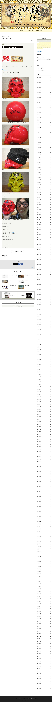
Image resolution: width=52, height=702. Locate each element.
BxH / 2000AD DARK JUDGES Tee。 (44, 63)
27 (49, 47)
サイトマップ (29, 698)
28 (37, 48)
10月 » (40, 51)
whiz (2, 69)
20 (49, 45)
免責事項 (24, 698)
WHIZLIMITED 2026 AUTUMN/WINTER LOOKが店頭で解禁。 (44, 59)
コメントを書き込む (17, 306)
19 (47, 45)
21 (37, 47)
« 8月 (38, 51)
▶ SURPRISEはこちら (18, 251)
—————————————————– (9, 53)
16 (41, 45)
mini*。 (38, 65)
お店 (13, 232)
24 (43, 47)
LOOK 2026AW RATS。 (41, 70)
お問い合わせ (35, 698)
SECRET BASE (5, 70)
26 (47, 47)
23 (41, 47)
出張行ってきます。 (40, 68)
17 (43, 45)
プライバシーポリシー (18, 698)
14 (37, 45)
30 (41, 48)
